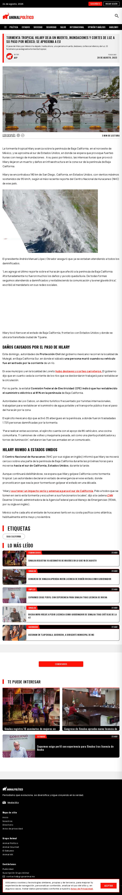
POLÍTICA (14, 27)
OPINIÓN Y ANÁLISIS (96, 27)
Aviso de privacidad (13, 828)
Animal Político (10, 843)
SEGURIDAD (51, 27)
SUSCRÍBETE (95, 3)
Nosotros (7, 821)
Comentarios (61, 664)
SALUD (63, 27)
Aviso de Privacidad (82, 888)
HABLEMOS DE (115, 27)
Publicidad (8, 869)
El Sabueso (8, 850)
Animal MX (8, 854)
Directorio (8, 824)
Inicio (5, 817)
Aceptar (108, 885)
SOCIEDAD (38, 27)
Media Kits (13, 802)
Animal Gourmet (11, 847)
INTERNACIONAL (77, 27)
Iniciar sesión (111, 3)
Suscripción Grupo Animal (16, 872)
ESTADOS (26, 27)
